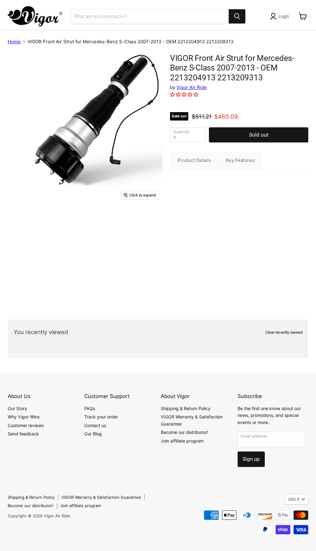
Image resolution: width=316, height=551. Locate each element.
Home (14, 42)
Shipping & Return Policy (185, 408)
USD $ (293, 499)
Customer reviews (26, 425)
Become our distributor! (184, 432)
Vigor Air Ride (192, 87)
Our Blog (93, 433)
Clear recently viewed (283, 332)
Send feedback (23, 433)
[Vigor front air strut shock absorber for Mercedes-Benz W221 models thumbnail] (17, 64)
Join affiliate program (182, 440)
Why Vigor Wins (24, 416)
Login (284, 16)
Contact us (95, 425)
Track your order (101, 416)
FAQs (89, 408)
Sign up (251, 459)
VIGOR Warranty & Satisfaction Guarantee (101, 497)
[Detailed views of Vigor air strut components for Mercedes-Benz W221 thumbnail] (17, 85)
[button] (184, 94)
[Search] (237, 16)
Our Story (17, 408)
